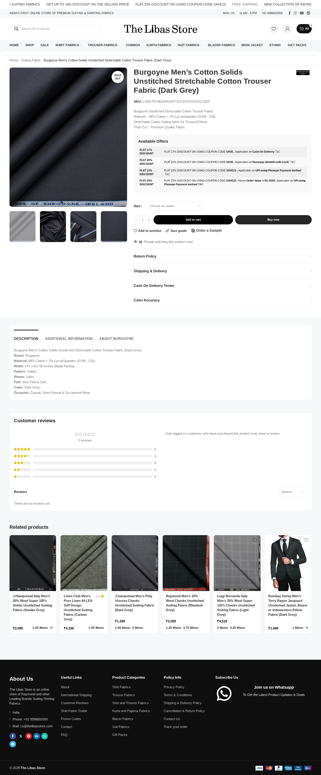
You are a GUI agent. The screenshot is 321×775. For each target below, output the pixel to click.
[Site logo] (160, 28)
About (65, 687)
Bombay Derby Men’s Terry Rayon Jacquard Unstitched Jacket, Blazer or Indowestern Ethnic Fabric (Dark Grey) (288, 605)
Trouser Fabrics (123, 695)
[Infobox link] (61, 13)
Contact (66, 727)
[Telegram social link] (12, 744)
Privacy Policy (174, 687)
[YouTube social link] (301, 13)
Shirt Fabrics (121, 687)
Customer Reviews (75, 703)
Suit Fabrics (121, 727)
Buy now (273, 219)
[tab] (26, 336)
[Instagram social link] (295, 13)
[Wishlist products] (274, 28)
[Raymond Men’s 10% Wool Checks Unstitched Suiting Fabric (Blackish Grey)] (186, 563)
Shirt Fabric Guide (74, 711)
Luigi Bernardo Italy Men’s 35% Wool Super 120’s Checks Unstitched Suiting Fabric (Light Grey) (236, 605)
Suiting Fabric (31, 60)
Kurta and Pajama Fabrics (131, 711)
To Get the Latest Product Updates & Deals (274, 695)
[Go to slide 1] (61, 202)
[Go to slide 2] (66, 202)
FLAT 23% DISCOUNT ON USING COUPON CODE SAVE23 (165, 4)
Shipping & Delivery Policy (183, 703)
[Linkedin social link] (36, 736)
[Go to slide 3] (70, 202)
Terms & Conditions (178, 695)
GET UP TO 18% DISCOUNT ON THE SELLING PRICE (72, 4)
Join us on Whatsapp (274, 687)
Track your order (176, 727)
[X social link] (20, 736)
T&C (277, 151)
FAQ (64, 735)
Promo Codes (71, 719)
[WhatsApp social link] (44, 736)
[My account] (287, 28)
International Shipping (76, 695)
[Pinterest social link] (308, 13)
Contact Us (172, 719)
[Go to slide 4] (75, 202)
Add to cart (193, 219)
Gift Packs (120, 735)
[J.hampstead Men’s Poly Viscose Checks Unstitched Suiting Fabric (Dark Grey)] (135, 563)
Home (13, 60)
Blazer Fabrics (122, 719)
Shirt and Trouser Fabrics (130, 703)
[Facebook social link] (289, 13)
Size (137, 206)
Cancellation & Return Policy (184, 711)
